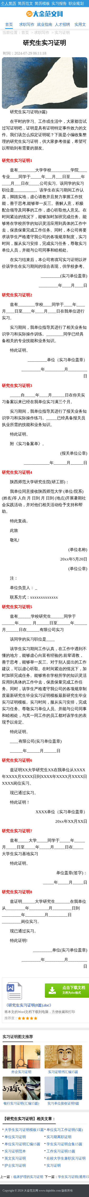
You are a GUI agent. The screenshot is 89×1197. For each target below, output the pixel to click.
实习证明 (62, 33)
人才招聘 (62, 24)
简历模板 (42, 3)
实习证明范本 (15, 1151)
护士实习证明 (15, 1165)
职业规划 (76, 3)
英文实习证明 (15, 1158)
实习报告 (59, 3)
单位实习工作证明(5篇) (65, 1130)
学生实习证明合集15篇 (64, 1144)
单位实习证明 (15, 1137)
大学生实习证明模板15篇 (24, 1130)
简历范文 (25, 3)
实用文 (80, 24)
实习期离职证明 (59, 1137)
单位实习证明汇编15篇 (22, 1144)
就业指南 (44, 24)
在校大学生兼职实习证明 (66, 1158)
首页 (9, 24)
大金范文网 (31, 1190)
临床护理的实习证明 (28, 1177)
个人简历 (8, 3)
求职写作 (26, 24)
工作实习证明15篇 (61, 1151)
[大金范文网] (44, 14)
